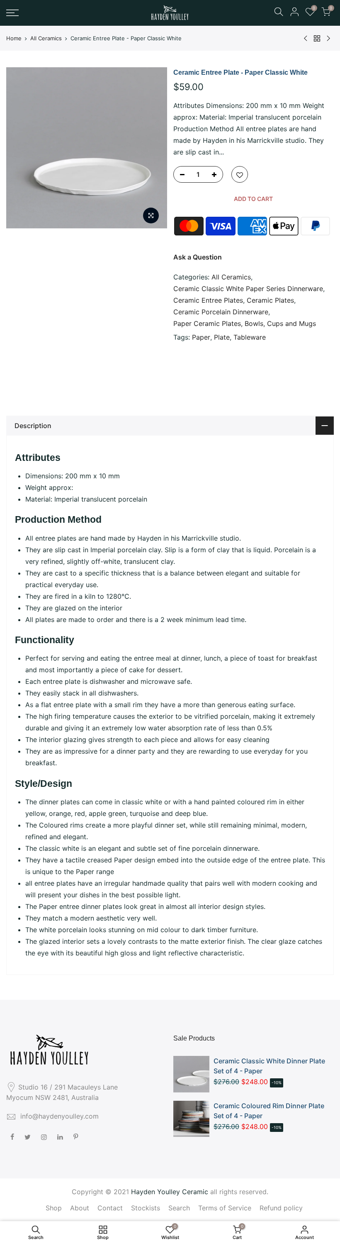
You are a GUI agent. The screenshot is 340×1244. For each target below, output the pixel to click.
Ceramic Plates (270, 300)
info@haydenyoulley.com (59, 1116)
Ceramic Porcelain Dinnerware (220, 312)
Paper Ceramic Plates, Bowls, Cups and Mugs (244, 323)
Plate (222, 337)
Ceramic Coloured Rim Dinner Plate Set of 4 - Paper (269, 1111)
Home (14, 38)
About (79, 1208)
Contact (110, 1208)
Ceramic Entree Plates (208, 300)
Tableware (249, 337)
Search (179, 1208)
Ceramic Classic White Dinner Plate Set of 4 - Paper (269, 1066)
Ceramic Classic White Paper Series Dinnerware (248, 288)
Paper (201, 337)
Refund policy (281, 1208)
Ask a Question (197, 257)
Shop (54, 1208)
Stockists (145, 1208)
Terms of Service (224, 1208)
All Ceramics (46, 38)
